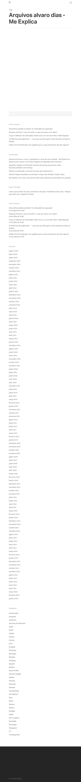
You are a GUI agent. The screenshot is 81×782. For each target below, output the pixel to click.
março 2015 (13, 511)
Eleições (12, 657)
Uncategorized (14, 735)
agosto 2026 (13, 251)
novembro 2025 (14, 264)
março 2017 (13, 433)
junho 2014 (13, 541)
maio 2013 (13, 585)
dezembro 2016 (14, 443)
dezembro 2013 (14, 561)
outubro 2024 (14, 302)
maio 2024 (13, 312)
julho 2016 (13, 460)
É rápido (12, 647)
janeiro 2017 (13, 440)
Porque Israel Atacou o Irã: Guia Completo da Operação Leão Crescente (35, 162)
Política (43, 89)
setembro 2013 (14, 572)
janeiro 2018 (13, 406)
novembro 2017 (14, 410)
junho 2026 (13, 258)
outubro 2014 (14, 528)
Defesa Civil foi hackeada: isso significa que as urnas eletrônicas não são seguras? (39, 145)
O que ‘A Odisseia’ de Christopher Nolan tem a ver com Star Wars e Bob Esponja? (39, 136)
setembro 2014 (14, 531)
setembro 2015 (14, 494)
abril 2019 (12, 383)
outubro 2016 (14, 450)
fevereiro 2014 (14, 555)
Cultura (11, 640)
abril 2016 (12, 470)
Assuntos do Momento (17, 623)
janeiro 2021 (13, 342)
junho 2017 (13, 426)
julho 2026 (13, 254)
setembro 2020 (14, 345)
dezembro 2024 (14, 295)
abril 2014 (12, 548)
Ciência (11, 637)
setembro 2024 (14, 305)
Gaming (12, 681)
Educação (12, 654)
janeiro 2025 (13, 291)
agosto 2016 (13, 457)
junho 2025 (13, 281)
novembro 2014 (14, 524)
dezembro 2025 (14, 261)
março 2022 (13, 325)
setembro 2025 (14, 271)
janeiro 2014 (13, 558)
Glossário (12, 684)
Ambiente (12, 620)
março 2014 (13, 551)
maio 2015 (13, 504)
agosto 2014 (13, 534)
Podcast (12, 704)
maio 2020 (13, 356)
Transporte (13, 728)
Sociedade (12, 721)
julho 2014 (13, 538)
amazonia (12, 617)
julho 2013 (13, 578)
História (12, 687)
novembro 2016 (14, 447)
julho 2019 (13, 372)
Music (11, 701)
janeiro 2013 (13, 599)
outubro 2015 (14, 491)
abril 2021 (12, 335)
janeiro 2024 (13, 318)
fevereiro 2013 (14, 595)
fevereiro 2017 (14, 437)
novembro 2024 (15, 298)
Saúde (11, 714)
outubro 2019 (14, 362)
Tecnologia (13, 725)
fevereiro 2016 (14, 477)
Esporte (12, 664)
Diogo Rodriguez (27, 89)
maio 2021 (13, 332)
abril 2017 (12, 430)
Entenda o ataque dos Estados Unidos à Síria (47, 174)
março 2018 (13, 399)
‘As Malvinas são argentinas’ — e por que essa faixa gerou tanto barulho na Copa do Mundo (39, 140)
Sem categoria (14, 718)
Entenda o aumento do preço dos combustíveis (35, 171)
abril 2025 (13, 288)
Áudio (11, 627)
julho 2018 (13, 389)
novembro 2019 (14, 359)
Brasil (38, 89)
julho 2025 (13, 278)
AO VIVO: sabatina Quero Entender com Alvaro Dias (44, 84)
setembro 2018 (14, 386)
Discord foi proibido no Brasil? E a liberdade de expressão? (31, 129)
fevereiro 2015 (14, 514)
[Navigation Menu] (71, 2)
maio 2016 (13, 467)
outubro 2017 (14, 413)
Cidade (11, 633)
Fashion (12, 667)
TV (10, 731)
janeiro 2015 (13, 518)
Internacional (14, 691)
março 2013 (13, 592)
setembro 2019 (14, 366)
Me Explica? (13, 694)
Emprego (12, 660)
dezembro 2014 (14, 521)
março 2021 (13, 339)
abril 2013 (12, 588)
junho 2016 (13, 464)
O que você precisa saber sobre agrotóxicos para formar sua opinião (46, 178)
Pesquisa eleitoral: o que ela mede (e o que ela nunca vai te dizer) (33, 132)
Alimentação (13, 613)
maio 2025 (13, 285)
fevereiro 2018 (14, 403)
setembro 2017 (14, 416)
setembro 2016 (14, 453)
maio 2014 (13, 545)
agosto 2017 (13, 420)
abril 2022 (13, 322)
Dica (10, 644)
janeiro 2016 (13, 480)
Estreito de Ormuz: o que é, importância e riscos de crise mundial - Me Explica (38, 159)
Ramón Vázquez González (18, 174)
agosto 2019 (13, 369)
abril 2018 (12, 396)
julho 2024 (13, 308)
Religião (12, 711)
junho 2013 (13, 582)
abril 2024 (13, 315)
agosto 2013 (13, 575)
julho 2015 (13, 497)
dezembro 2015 (14, 484)
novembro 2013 (14, 565)
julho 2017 (13, 423)
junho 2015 (13, 501)
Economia (12, 650)
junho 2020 (13, 352)
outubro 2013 (14, 568)
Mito (10, 698)
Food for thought (15, 674)
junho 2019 (13, 376)
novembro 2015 (14, 487)
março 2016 (13, 474)
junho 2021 (13, 329)
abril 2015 (12, 507)
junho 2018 (13, 393)
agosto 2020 (13, 349)
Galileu (11, 677)
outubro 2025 (14, 268)
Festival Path (14, 671)
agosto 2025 (13, 274)
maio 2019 (13, 379)
